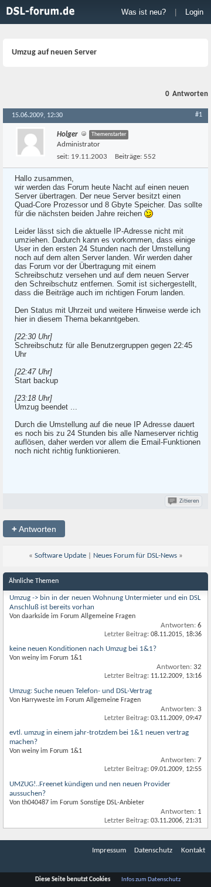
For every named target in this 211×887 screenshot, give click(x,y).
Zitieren (189, 501)
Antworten (34, 529)
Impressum (109, 850)
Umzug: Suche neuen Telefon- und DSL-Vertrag (80, 691)
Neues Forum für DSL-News (135, 556)
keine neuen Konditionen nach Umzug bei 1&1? (82, 649)
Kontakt (193, 850)
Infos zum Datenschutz (151, 879)
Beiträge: (128, 157)
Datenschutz (153, 850)
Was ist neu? (143, 12)
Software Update (60, 556)
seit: (63, 157)
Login (194, 12)
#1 (198, 114)
